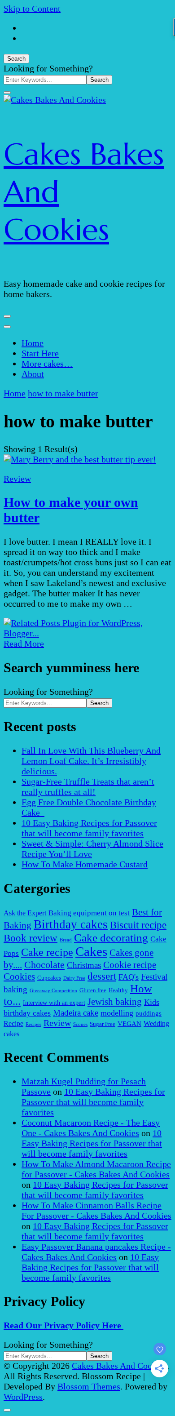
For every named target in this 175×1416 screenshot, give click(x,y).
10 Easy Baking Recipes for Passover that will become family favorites (89, 828)
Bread (66, 939)
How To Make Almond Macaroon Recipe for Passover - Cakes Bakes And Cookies (96, 1169)
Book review (30, 938)
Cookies (19, 976)
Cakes (91, 951)
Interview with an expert (54, 1002)
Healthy (118, 990)
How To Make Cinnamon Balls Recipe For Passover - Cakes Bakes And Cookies (96, 1210)
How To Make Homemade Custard (85, 864)
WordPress (23, 1397)
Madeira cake (75, 1012)
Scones (80, 1024)
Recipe (13, 1024)
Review (17, 479)
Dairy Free (74, 978)
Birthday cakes (71, 924)
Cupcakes (49, 978)
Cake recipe (47, 952)
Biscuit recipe (138, 925)
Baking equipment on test (89, 913)
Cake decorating (111, 938)
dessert (102, 976)
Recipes (33, 1024)
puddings (149, 1013)
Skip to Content (32, 8)
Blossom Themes (88, 1386)
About (33, 374)
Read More (24, 643)
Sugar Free (102, 1024)
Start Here (40, 353)
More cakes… (47, 363)
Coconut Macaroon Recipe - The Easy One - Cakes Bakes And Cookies (91, 1128)
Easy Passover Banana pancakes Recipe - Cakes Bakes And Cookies (96, 1252)
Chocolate (44, 964)
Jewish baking (115, 1002)
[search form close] (7, 92)
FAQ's (128, 976)
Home (33, 343)
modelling (117, 1012)
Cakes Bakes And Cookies (119, 1366)
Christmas (84, 965)
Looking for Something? (48, 68)
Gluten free (92, 990)
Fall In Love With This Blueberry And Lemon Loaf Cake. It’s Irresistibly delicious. (91, 761)
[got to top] (7, 1410)
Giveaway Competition (53, 990)
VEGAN (129, 1023)
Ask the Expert (25, 913)
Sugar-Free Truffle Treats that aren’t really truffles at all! (88, 787)
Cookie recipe (129, 965)
